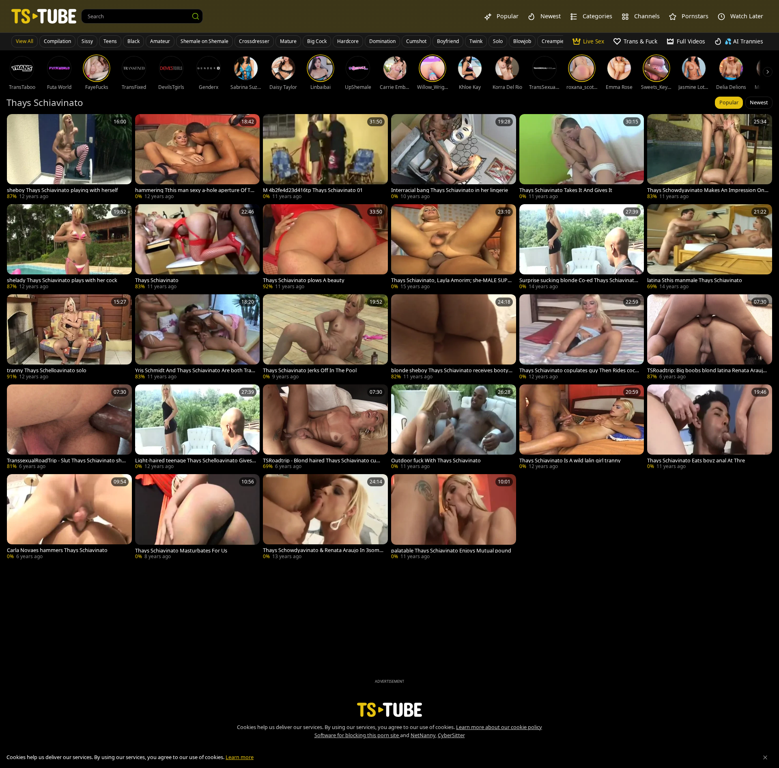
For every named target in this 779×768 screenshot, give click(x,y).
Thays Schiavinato (157, 280)
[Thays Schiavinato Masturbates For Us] (197, 517)
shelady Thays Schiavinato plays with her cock (62, 280)
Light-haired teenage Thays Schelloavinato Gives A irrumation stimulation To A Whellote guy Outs (195, 460)
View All (24, 41)
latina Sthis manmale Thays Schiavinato (694, 280)
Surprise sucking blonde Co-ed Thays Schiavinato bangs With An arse (578, 280)
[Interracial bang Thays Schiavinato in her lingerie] (453, 157)
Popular (728, 102)
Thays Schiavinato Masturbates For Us (181, 550)
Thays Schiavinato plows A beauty (303, 280)
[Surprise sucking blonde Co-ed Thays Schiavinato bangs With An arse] (581, 247)
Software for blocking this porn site (357, 735)
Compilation (57, 41)
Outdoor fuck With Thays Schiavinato (436, 460)
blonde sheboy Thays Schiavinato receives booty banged (449, 370)
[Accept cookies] (765, 757)
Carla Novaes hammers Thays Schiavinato (57, 550)
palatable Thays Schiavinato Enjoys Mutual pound (451, 550)
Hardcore (348, 41)
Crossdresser (254, 41)
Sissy (87, 41)
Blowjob (522, 41)
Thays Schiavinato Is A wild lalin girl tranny (570, 460)
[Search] (195, 16)
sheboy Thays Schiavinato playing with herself (62, 190)
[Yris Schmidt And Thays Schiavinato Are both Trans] (197, 337)
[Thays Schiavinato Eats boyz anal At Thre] (709, 427)
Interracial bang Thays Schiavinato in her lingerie (449, 190)
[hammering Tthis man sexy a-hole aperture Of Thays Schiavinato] (197, 157)
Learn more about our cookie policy (499, 727)
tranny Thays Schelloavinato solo (46, 370)
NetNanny (423, 735)
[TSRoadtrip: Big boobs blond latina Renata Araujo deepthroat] (709, 337)
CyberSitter (451, 735)
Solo (498, 41)
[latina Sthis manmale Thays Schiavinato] (709, 247)
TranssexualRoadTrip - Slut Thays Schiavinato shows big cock (66, 460)
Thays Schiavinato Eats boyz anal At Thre (696, 460)
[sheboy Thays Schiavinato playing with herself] (69, 157)
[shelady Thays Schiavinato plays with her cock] (69, 247)
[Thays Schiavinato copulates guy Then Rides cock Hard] (581, 337)
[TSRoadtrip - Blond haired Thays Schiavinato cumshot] (325, 427)
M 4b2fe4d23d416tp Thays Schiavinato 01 (313, 190)
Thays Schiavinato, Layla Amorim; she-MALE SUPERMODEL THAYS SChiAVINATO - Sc (450, 280)
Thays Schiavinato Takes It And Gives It (565, 190)
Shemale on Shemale (204, 41)
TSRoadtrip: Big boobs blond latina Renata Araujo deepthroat (706, 370)
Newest (759, 102)
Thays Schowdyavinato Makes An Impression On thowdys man (707, 190)
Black (133, 41)
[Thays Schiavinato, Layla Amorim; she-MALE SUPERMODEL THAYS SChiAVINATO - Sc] (453, 247)
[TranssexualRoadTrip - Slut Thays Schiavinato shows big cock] (69, 427)
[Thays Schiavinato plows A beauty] (325, 247)
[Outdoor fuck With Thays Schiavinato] (453, 427)
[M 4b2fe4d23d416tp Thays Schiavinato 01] (325, 157)
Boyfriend (448, 41)
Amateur (160, 41)
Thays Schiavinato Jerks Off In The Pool (310, 370)
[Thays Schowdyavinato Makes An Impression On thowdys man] (709, 157)
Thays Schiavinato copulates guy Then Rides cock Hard (578, 370)
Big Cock (317, 41)
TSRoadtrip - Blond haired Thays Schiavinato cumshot (323, 460)
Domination (382, 41)
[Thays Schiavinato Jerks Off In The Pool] (325, 337)
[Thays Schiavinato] (197, 247)
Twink (475, 41)
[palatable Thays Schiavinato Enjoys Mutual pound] (453, 517)
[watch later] (16, 123)
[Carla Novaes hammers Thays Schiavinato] (69, 517)
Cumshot (416, 41)
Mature (288, 41)
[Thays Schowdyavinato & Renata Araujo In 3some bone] (325, 517)
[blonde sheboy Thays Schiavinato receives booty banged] (453, 337)
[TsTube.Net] (43, 16)
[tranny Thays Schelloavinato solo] (69, 337)
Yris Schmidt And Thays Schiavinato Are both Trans (194, 370)
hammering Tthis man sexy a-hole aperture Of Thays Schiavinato (195, 190)
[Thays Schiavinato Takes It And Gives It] (581, 157)
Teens (110, 41)
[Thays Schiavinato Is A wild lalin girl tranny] (581, 427)
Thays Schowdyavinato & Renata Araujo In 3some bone (322, 550)
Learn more (240, 757)
